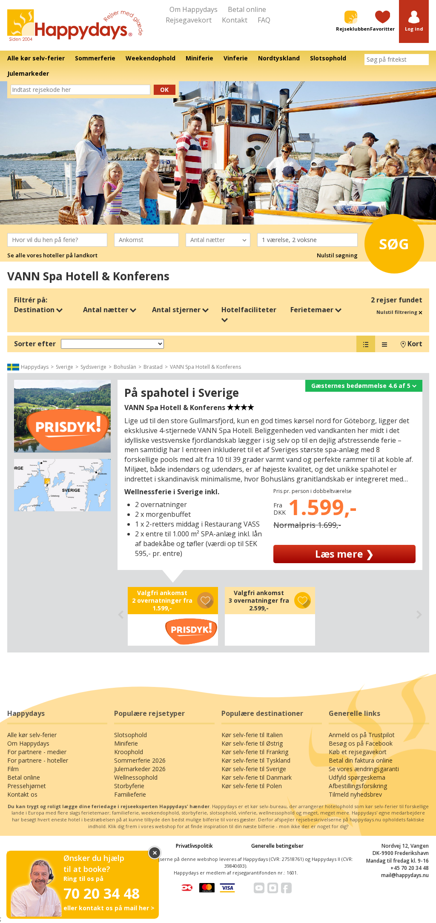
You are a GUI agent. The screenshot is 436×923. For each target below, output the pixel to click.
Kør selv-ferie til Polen (251, 786)
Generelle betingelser (277, 845)
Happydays (35, 366)
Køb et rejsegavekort (358, 752)
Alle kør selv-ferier (32, 735)
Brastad (153, 366)
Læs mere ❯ (344, 554)
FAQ (264, 20)
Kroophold (128, 752)
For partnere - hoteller (37, 760)
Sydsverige (93, 366)
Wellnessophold (136, 777)
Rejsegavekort (189, 20)
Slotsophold (130, 735)
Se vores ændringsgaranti (364, 769)
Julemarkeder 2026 (140, 769)
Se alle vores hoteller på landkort (52, 255)
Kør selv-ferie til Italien (252, 735)
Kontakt (234, 20)
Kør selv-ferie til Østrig (252, 743)
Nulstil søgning (337, 255)
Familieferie (130, 794)
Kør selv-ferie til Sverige (253, 769)
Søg (394, 244)
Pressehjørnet (26, 786)
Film (13, 769)
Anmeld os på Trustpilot (362, 735)
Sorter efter (35, 343)
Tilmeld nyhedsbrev (355, 794)
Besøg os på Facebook (361, 743)
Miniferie (126, 743)
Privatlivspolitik (194, 845)
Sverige (64, 366)
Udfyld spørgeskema (357, 777)
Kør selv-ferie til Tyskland (255, 760)
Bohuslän (125, 366)
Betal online (247, 9)
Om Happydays (193, 9)
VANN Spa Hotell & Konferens (205, 366)
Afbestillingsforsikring (358, 786)
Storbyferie (129, 786)
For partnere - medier (36, 752)
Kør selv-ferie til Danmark (256, 777)
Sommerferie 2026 (140, 760)
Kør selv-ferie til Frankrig (254, 752)
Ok (164, 89)
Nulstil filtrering (397, 312)
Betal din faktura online (361, 760)
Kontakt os (22, 794)
